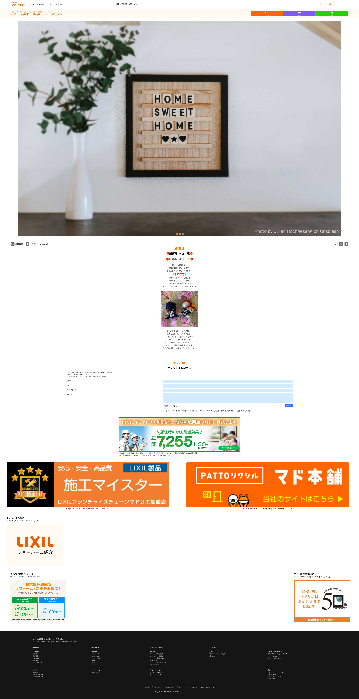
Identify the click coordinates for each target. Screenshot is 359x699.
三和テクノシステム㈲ (274, 658)
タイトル (69, 385)
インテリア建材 (96, 658)
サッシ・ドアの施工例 (156, 654)
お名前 (68, 381)
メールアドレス (71, 390)
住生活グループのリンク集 (275, 672)
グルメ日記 (212, 647)
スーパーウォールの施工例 (158, 662)
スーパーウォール (97, 662)
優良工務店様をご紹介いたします (277, 654)
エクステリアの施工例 (156, 656)
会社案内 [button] (117, 4)
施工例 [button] (130, 4)
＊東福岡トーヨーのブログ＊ (217, 654)
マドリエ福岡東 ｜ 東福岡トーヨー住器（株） (40, 12)
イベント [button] (136, 4)
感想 (166, 406)
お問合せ (174, 406)
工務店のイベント (38, 674)
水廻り (93, 660)
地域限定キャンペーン (98, 672)
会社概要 (35, 656)
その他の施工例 (154, 664)
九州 (25, 12)
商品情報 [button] (124, 4)
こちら (158, 455)
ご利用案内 (158, 687)
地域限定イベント (38, 676)
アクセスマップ (37, 662)
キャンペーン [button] (144, 4)
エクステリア (95, 656)
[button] (177, 234)
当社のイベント (37, 672)
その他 (93, 664)
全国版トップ (149, 687)
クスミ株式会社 (272, 674)
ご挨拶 (35, 654)
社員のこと (212, 656)
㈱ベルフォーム (272, 656)
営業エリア (36, 658)
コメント (69, 394)
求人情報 (35, 660)
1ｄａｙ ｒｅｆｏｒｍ (157, 674)
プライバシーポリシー (182, 687)
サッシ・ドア (95, 654)
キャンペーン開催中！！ (157, 672)
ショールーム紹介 (156, 647)
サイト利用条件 (169, 687)
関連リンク (195, 687)
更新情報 (36, 647)
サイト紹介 (95, 647)
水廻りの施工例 (154, 660)
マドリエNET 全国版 (16, 12)
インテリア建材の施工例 (157, 658)
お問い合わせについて (207, 687)
